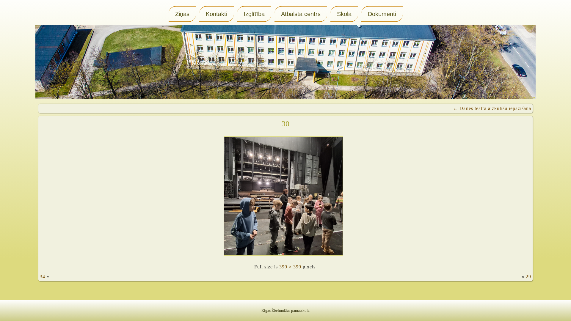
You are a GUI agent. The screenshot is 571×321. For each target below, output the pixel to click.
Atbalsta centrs (301, 14)
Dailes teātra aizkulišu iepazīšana (492, 108)
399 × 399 (290, 266)
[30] (285, 256)
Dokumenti (382, 14)
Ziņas (182, 14)
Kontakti (216, 14)
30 (285, 123)
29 (528, 276)
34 (42, 276)
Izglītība (254, 14)
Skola (344, 14)
